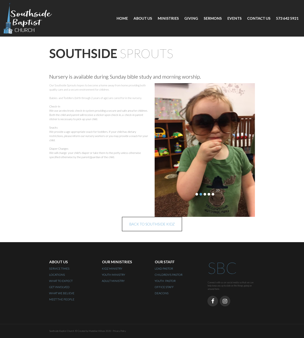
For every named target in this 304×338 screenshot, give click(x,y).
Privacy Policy (119, 331)
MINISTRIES (168, 18)
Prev (162, 150)
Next (247, 150)
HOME (122, 18)
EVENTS (234, 18)
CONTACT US (258, 18)
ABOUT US (143, 18)
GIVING (191, 18)
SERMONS (213, 18)
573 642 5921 (287, 18)
